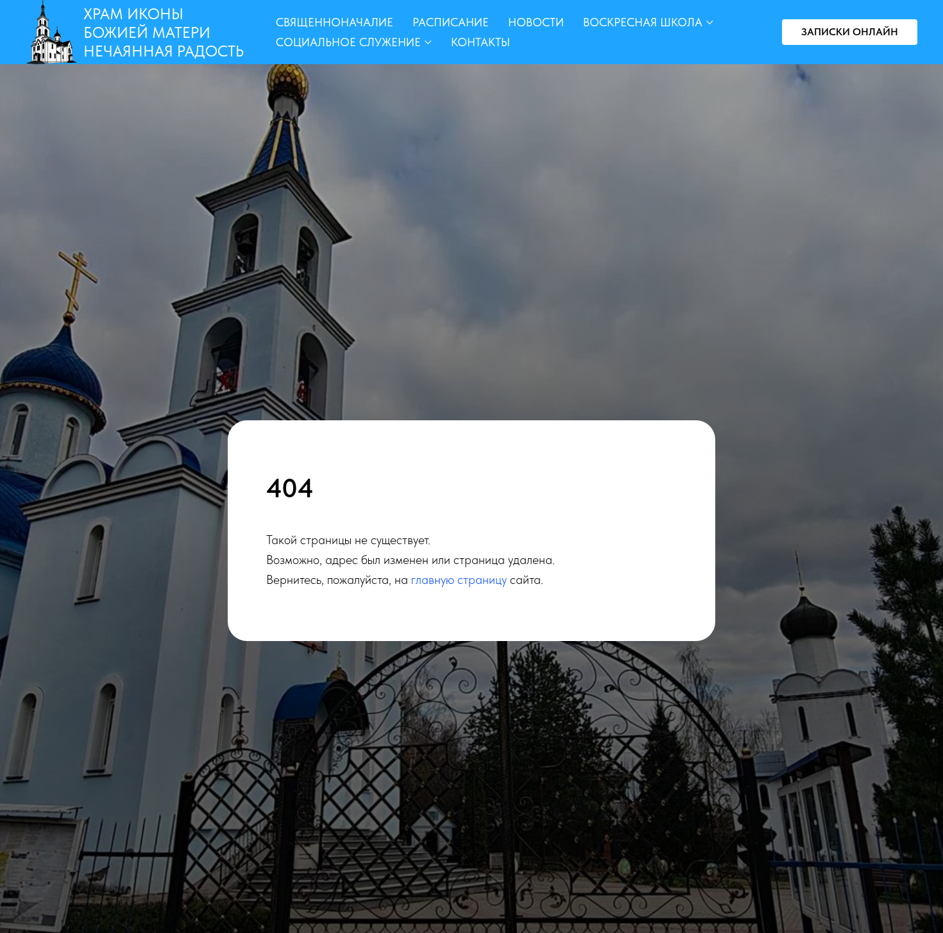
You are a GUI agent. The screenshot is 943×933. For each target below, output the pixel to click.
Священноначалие (334, 22)
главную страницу (459, 579)
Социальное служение (348, 42)
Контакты (480, 42)
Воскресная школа (642, 22)
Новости (536, 22)
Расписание (450, 22)
